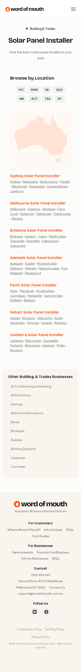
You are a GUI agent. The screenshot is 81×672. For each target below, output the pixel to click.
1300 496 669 (40, 575)
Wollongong (49, 181)
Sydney (15, 181)
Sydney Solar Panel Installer (35, 176)
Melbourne (17, 209)
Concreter (18, 466)
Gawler (30, 263)
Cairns (42, 236)
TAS (47, 98)
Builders (16, 440)
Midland (16, 300)
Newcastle (30, 181)
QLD (59, 89)
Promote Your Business (53, 552)
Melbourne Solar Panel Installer (38, 203)
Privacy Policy (41, 637)
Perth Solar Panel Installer (33, 285)
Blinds (15, 422)
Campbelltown (57, 186)
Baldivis (29, 300)
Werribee (49, 209)
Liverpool (16, 191)
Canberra (16, 340)
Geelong (34, 209)
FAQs (70, 530)
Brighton (60, 323)
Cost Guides (41, 536)
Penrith (65, 181)
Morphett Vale (47, 263)
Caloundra (17, 245)
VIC (21, 89)
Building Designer (23, 449)
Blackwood (33, 273)
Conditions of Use (29, 629)
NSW (34, 89)
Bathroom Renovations (27, 413)
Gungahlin (50, 340)
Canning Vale (53, 295)
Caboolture (50, 241)
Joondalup (17, 295)
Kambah (48, 345)
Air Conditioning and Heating (31, 386)
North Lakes (57, 236)
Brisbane (16, 236)
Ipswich (30, 236)
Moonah (33, 323)
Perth (14, 291)
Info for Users (53, 530)
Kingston (28, 318)
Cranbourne (62, 214)
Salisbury (16, 268)
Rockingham (45, 291)
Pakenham (44, 214)
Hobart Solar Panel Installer (34, 312)
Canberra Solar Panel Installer (37, 335)
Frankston (27, 214)
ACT (34, 98)
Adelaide (16, 263)
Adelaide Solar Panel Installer (36, 258)
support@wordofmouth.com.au (40, 593)
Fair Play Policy (54, 629)
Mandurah (27, 291)
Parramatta (37, 186)
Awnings (17, 404)
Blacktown (19, 186)
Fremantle (35, 295)
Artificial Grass (21, 395)
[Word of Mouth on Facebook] (46, 612)
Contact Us (57, 587)
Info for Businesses (35, 558)
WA (21, 98)
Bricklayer (18, 431)
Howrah (46, 323)
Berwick (17, 218)
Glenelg (30, 268)
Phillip (61, 345)
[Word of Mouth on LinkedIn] (35, 612)
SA (47, 89)
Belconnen (33, 340)
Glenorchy (44, 318)
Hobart (15, 318)
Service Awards (22, 552)
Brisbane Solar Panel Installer (36, 230)
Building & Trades (42, 28)
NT (60, 98)
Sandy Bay (17, 323)
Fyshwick (16, 345)
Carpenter (18, 458)
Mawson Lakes (49, 268)
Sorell (58, 318)
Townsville (17, 241)
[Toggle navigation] (73, 9)
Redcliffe (33, 241)
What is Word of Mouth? (23, 530)
